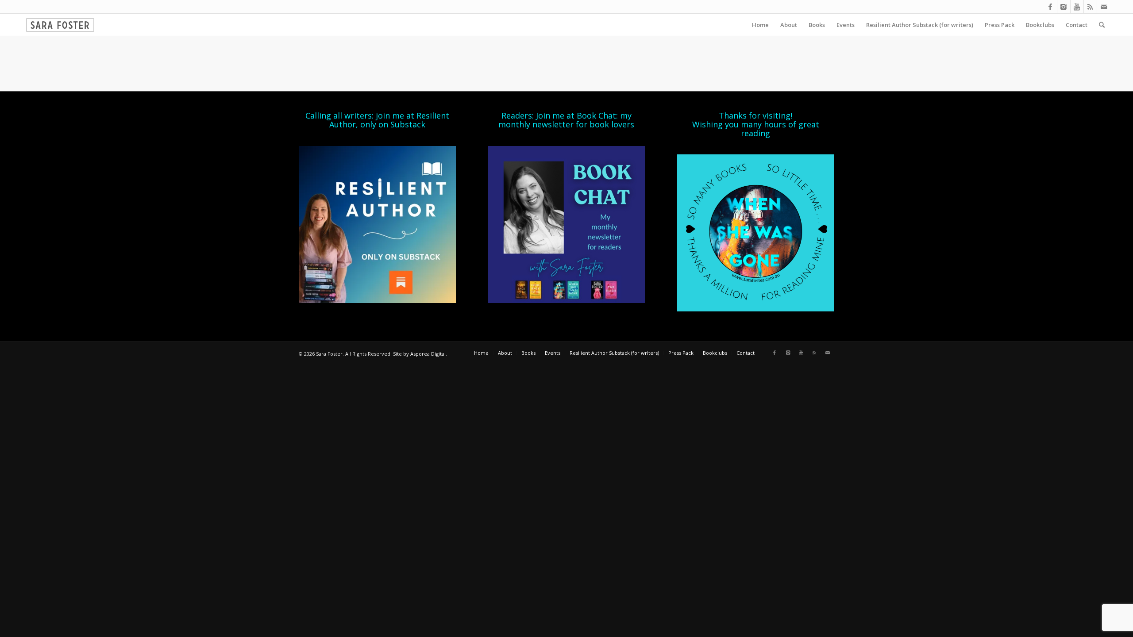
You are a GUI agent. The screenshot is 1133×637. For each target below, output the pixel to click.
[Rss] (1090, 6)
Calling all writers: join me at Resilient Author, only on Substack (377, 120)
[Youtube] (1077, 6)
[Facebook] (1050, 6)
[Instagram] (1063, 6)
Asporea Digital (428, 353)
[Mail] (1103, 6)
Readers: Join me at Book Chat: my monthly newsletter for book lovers (566, 120)
